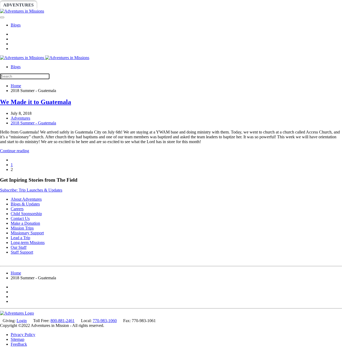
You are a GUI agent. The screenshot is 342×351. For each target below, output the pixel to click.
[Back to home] (22, 11)
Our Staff (18, 247)
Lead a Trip (20, 237)
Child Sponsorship (26, 213)
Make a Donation (25, 223)
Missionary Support (27, 233)
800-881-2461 (62, 320)
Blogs (16, 25)
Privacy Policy (23, 334)
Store (207, 5)
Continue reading (14, 150)
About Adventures (26, 199)
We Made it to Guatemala (35, 101)
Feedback (19, 344)
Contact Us (20, 218)
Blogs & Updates (25, 204)
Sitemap (17, 339)
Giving (184, 5)
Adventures (18, 5)
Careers (17, 209)
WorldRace (56, 5)
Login (22, 320)
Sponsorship (130, 5)
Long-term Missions (28, 242)
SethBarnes (92, 5)
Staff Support (22, 252)
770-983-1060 (105, 320)
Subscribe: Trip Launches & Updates (31, 190)
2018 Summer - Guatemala (33, 123)
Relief (161, 5)
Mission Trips (22, 228)
